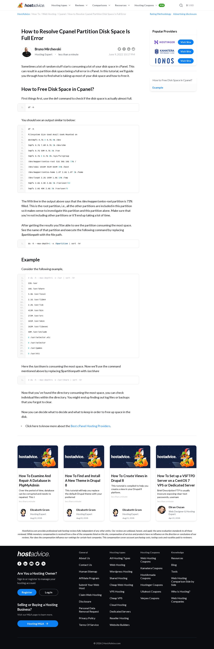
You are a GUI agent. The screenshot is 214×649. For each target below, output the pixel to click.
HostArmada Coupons (147, 576)
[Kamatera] (164, 51)
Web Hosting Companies (179, 599)
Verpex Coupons (149, 598)
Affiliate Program (89, 578)
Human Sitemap (88, 571)
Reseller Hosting (119, 618)
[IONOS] (164, 61)
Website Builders (120, 624)
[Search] (181, 5)
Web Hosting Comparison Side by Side (182, 581)
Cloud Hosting (118, 604)
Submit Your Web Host (89, 586)
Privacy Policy (87, 618)
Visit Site (186, 42)
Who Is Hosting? (180, 591)
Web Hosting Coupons (148, 559)
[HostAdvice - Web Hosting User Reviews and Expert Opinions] (31, 5)
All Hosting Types (120, 558)
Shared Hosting (118, 578)
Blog (174, 564)
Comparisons (99, 5)
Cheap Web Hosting (121, 584)
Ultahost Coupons (150, 591)
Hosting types (59, 5)
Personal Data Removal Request (89, 609)
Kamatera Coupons (151, 568)
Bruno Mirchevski (48, 49)
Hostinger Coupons (151, 584)
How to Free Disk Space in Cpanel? (172, 80)
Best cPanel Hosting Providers (90, 426)
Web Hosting (117, 564)
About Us (84, 558)
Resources (121, 5)
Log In (48, 592)
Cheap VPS (116, 598)
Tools (174, 571)
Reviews (79, 5)
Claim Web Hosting (90, 594)
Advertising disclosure (185, 14)
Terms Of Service (89, 624)
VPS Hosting (117, 591)
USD (190, 5)
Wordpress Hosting (121, 571)
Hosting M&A (35, 623)
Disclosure (85, 601)
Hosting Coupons (149, 5)
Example (157, 87)
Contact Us (85, 564)
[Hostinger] (164, 42)
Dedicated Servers (120, 611)
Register (27, 592)
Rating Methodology (160, 14)
